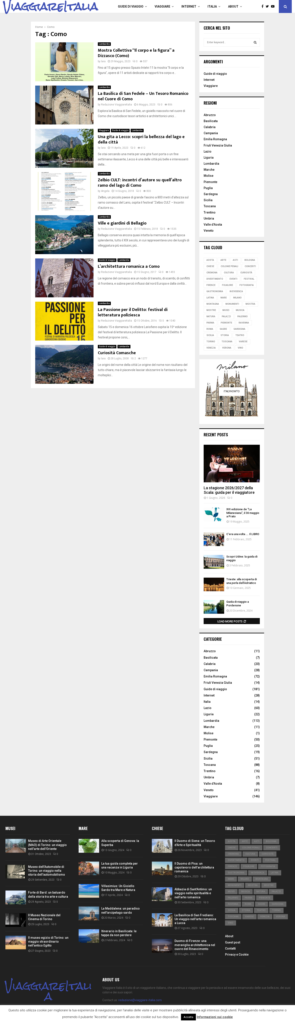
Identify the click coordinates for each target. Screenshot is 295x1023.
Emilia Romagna (215, 139)
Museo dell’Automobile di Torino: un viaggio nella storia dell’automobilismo (46, 870)
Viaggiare (162, 6)
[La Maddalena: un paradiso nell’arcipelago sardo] (89, 913)
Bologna (249, 260)
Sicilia (208, 200)
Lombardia (104, 44)
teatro (239, 335)
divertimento (214, 279)
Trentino (210, 212)
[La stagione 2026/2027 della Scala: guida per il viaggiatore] (232, 463)
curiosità (246, 272)
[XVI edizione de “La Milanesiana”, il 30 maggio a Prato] (214, 514)
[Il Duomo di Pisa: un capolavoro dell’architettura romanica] (162, 868)
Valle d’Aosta (213, 224)
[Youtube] (274, 6)
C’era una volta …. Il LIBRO (242, 534)
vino (240, 348)
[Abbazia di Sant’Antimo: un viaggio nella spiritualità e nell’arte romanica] (162, 894)
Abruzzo (210, 115)
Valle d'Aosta (213, 783)
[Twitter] (268, 6)
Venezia (211, 348)
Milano (237, 297)
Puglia (208, 188)
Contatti (230, 948)
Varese (243, 341)
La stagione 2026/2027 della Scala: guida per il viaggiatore (229, 490)
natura (210, 316)
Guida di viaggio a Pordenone (237, 603)
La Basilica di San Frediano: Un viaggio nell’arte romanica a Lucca (195, 919)
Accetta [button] (188, 1017)
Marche (209, 169)
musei (225, 310)
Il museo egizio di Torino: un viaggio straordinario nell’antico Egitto (48, 941)
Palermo (242, 316)
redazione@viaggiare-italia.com (140, 1000)
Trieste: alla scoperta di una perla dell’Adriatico (241, 581)
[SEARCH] (255, 42)
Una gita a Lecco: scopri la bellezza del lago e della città (141, 139)
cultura (229, 272)
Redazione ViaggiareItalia (116, 104)
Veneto (209, 230)
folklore (227, 285)
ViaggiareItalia (50, 6)
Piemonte (210, 182)
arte (223, 260)
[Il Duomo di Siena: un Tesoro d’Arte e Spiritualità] (162, 845)
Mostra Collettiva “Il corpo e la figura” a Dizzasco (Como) (136, 53)
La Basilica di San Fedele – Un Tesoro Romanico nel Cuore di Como (143, 96)
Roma (209, 329)
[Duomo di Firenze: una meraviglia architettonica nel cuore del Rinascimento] (162, 946)
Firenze (211, 285)
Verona (226, 348)
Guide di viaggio (130, 6)
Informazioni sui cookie (215, 1017)
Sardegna (211, 194)
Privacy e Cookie (237, 954)
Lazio (207, 151)
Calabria (210, 127)
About (233, 6)
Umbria (209, 218)
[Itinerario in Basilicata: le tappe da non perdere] (89, 936)
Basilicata (211, 121)
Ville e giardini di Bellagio (122, 223)
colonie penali (229, 266)
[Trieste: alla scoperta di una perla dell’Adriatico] (214, 584)
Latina (210, 297)
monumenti (232, 304)
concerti (250, 266)
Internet (188, 6)
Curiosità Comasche (117, 353)
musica (240, 310)
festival (249, 279)
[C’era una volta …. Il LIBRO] (214, 539)
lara (103, 61)
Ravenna (244, 323)
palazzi (226, 316)
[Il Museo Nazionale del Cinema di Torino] (15, 920)
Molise (208, 175)
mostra (250, 304)
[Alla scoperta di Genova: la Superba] (89, 845)
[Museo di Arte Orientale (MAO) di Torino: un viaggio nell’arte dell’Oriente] (15, 845)
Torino (210, 341)
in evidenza (236, 291)
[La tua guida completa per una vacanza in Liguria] (89, 868)
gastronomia (214, 291)
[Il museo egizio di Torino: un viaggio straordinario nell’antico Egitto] (15, 942)
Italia (212, 6)
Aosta (210, 260)
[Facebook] (264, 6)
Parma (210, 323)
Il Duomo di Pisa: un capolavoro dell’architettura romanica (194, 867)
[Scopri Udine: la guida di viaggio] (214, 562)
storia (224, 335)
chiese (210, 266)
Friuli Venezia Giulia (218, 145)
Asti (235, 260)
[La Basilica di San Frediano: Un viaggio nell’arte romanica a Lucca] (162, 920)
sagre (223, 329)
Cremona (211, 272)
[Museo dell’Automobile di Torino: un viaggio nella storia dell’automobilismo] (15, 871)
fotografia (246, 285)
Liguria (209, 157)
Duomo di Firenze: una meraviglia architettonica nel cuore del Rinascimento (194, 944)
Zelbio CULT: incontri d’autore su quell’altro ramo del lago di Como (140, 182)
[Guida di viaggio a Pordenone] (214, 607)
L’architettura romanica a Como (129, 266)
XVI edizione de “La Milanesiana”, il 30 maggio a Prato (242, 513)
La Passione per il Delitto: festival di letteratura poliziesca (133, 312)
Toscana (210, 206)
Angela (105, 191)
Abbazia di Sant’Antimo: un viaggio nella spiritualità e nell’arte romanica (193, 893)
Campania (211, 133)
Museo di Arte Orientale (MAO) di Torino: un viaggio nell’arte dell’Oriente (47, 844)
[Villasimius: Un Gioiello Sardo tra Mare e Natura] (89, 891)
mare (223, 297)
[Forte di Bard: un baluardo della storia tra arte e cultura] (15, 897)
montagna (212, 304)
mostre (211, 310)
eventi (233, 279)
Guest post (232, 942)
